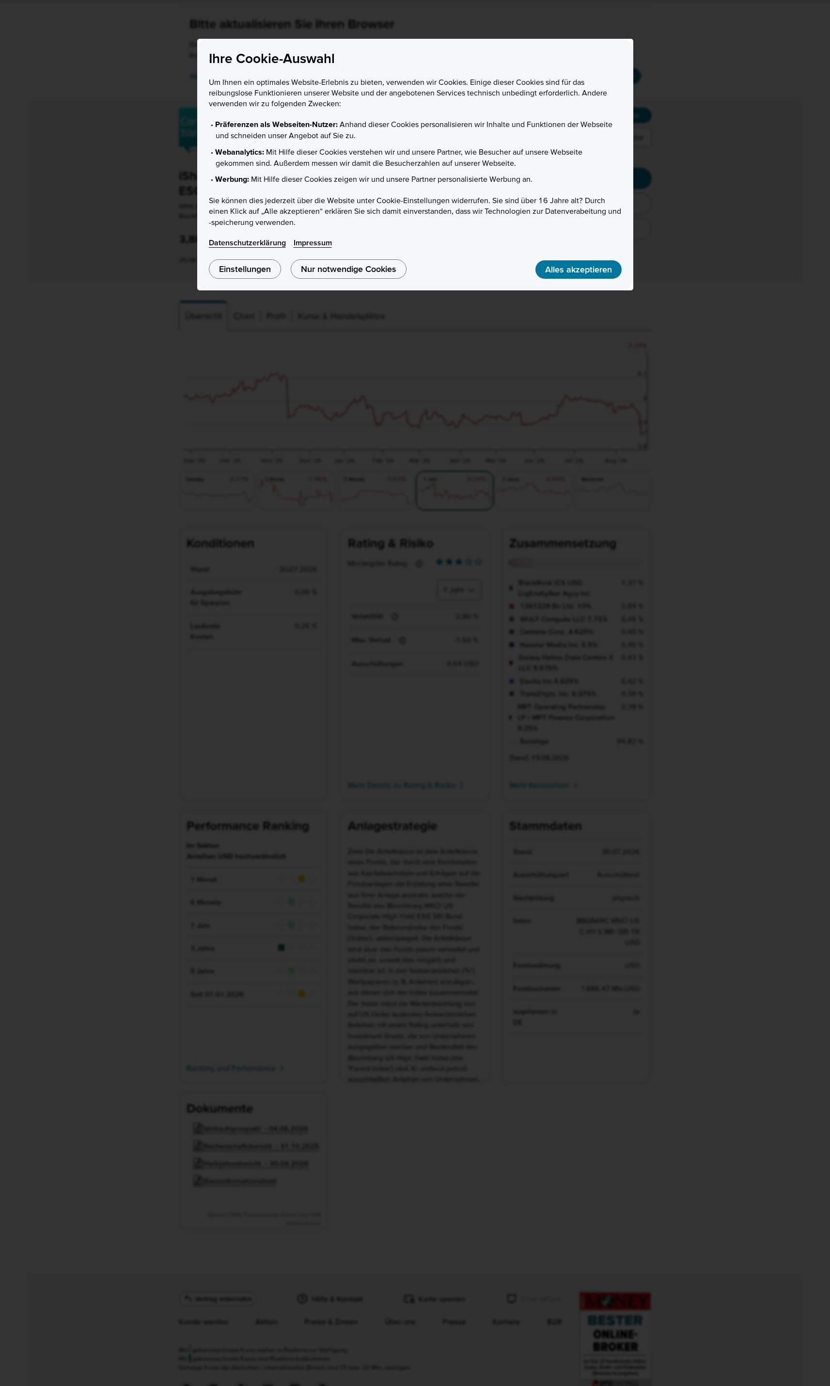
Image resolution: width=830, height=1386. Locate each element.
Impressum (313, 242)
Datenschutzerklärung (247, 242)
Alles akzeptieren (578, 269)
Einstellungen (245, 269)
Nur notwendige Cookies (348, 269)
